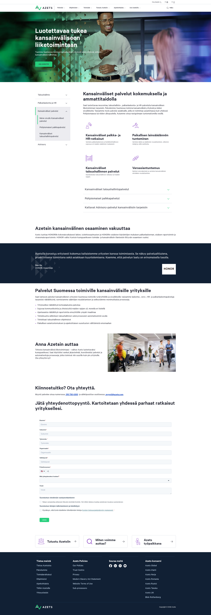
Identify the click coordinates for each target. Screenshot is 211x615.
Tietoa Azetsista (43, 565)
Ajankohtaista (119, 8)
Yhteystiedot (42, 593)
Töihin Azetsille (43, 588)
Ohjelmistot (73, 8)
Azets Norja (150, 574)
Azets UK (149, 593)
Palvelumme (41, 570)
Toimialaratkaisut (44, 574)
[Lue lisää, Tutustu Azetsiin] (75, 541)
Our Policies (78, 565)
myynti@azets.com (114, 394)
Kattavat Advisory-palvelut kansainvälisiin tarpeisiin (116, 207)
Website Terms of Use (83, 584)
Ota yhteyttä (155, 2)
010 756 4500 (71, 394)
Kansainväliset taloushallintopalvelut (49, 135)
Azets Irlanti (150, 570)
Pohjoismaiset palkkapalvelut (52, 127)
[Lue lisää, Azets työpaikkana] (171, 541)
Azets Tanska (151, 588)
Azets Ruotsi (151, 584)
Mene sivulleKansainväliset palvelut (52, 119)
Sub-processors (80, 588)
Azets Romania (152, 579)
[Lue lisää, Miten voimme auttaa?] (123, 541)
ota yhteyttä (44, 64)
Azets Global (151, 565)
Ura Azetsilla (134, 8)
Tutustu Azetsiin (102, 8)
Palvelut (60, 8)
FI (165, 2)
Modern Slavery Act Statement (87, 579)
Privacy (76, 574)
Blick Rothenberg (153, 597)
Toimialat (87, 8)
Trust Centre (78, 570)
